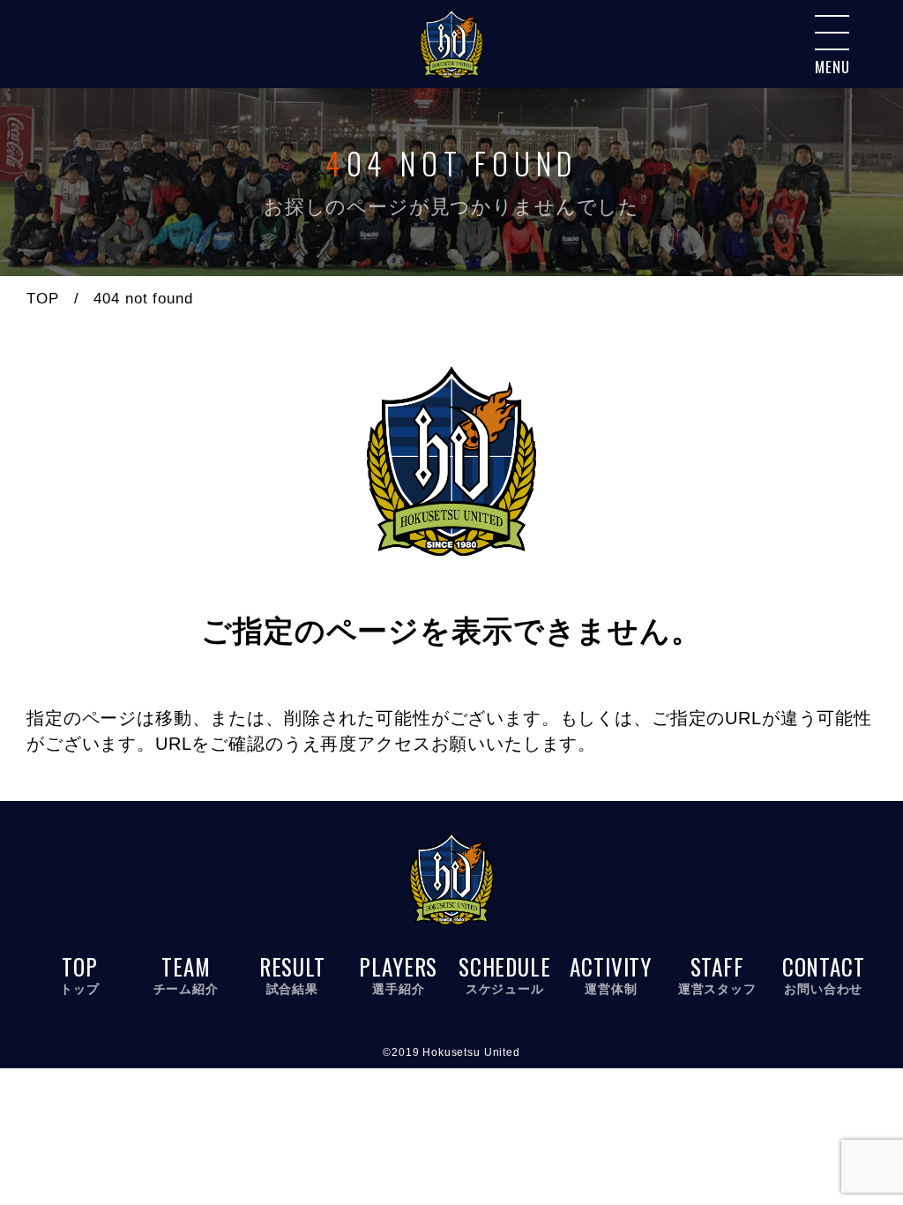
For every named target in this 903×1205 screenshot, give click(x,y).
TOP (42, 298)
